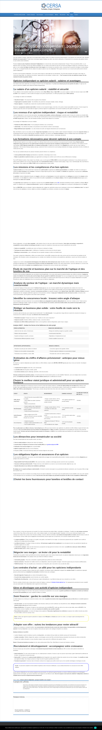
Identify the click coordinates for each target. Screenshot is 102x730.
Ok (95, 727)
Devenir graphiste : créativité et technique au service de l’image (22, 710)
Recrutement (62, 14)
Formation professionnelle (19, 14)
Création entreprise (31, 14)
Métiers (56, 14)
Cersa (14, 679)
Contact (76, 14)
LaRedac (25, 682)
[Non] (100, 728)
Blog (68, 14)
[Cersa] (51, 6)
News (71, 14)
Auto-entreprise (40, 14)
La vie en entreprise (49, 14)
